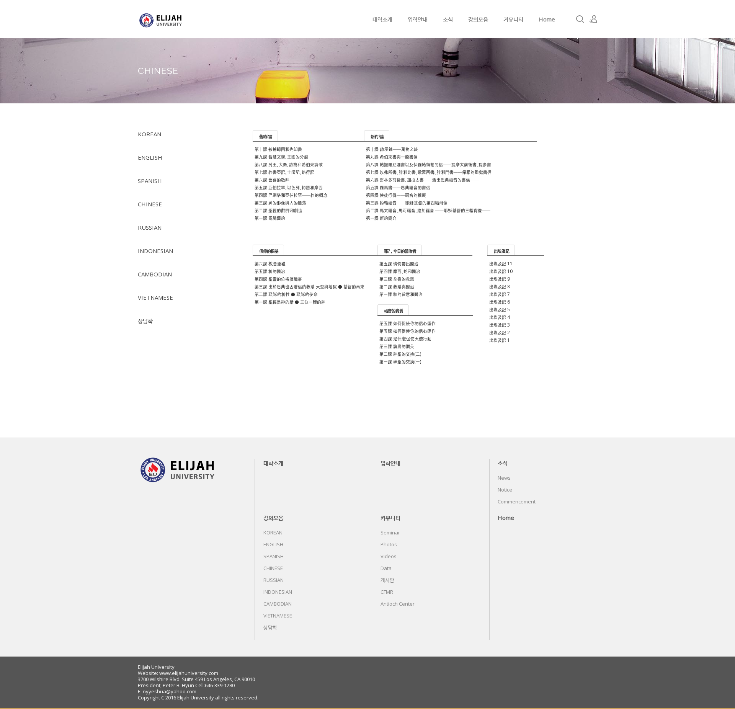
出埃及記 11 (501, 263)
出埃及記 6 (499, 302)
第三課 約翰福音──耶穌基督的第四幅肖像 (407, 202)
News (504, 477)
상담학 (145, 321)
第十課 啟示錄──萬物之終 (392, 149)
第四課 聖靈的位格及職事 (278, 279)
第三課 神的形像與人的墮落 (280, 202)
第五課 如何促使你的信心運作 (407, 323)
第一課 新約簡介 (381, 218)
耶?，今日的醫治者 (400, 251)
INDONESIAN (155, 251)
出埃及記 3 (499, 325)
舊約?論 (265, 136)
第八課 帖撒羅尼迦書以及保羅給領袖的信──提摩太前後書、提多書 (428, 164)
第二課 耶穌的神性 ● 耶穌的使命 (286, 294)
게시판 (387, 580)
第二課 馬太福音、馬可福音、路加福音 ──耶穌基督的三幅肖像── (428, 210)
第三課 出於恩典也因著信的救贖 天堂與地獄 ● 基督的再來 (309, 286)
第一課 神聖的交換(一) (400, 361)
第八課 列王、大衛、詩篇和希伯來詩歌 (289, 164)
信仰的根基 (268, 251)
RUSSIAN (150, 227)
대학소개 (382, 19)
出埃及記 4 (499, 317)
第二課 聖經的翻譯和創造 (278, 210)
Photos (389, 544)
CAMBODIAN (155, 274)
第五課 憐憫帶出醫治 (398, 263)
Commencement (517, 501)
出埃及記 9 (499, 279)
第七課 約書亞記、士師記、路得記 (284, 172)
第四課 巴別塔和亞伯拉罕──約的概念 (291, 195)
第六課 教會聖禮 (270, 263)
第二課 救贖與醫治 (396, 286)
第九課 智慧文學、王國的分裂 (281, 157)
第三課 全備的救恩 (396, 279)
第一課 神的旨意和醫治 (401, 294)
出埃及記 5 (499, 309)
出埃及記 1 (499, 340)
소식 (448, 19)
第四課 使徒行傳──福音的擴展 (396, 195)
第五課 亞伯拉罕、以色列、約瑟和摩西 (289, 187)
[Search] (580, 19)
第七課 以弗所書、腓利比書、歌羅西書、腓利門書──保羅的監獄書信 (429, 172)
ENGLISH (150, 157)
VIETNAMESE (155, 297)
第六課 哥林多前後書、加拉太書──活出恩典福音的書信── (422, 179)
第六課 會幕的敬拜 (272, 179)
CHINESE (150, 204)
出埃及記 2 (499, 332)
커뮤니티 (513, 19)
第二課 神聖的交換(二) (400, 354)
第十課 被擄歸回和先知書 (278, 149)
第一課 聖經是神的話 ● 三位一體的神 (290, 302)
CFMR (387, 591)
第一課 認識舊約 (270, 218)
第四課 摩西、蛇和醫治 (399, 271)
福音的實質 (393, 310)
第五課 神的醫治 (270, 271)
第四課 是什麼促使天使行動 (405, 338)
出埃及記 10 (501, 271)
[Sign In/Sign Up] (593, 19)
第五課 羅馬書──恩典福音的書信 (398, 187)
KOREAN (149, 134)
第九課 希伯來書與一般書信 (392, 157)
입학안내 (418, 19)
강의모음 (478, 19)
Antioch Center (398, 603)
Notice (505, 489)
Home (547, 19)
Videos (389, 556)
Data (386, 568)
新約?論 (377, 136)
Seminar (390, 532)
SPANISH (150, 181)
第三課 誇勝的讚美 (396, 346)
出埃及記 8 (499, 286)
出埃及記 (501, 251)
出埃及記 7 (499, 294)
